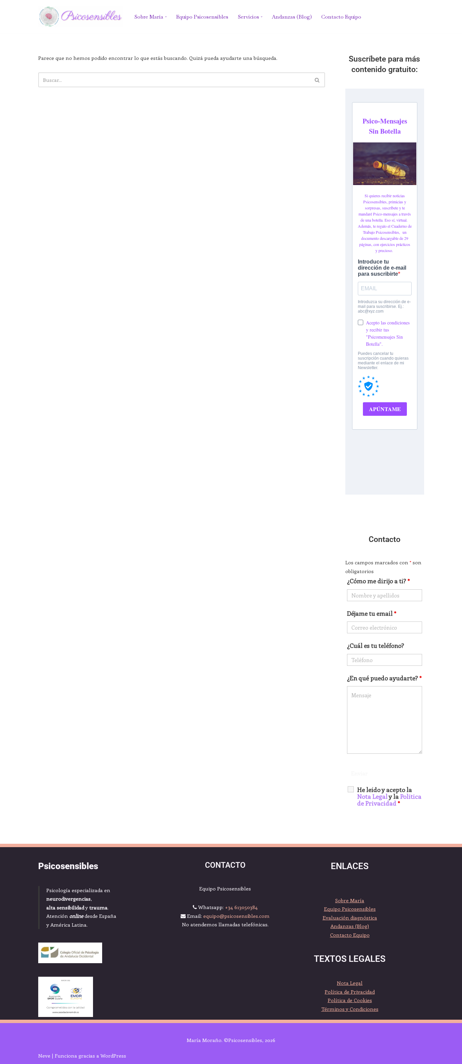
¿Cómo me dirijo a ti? (378, 581)
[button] (166, 17)
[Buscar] (317, 79)
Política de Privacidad (389, 799)
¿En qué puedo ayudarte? (384, 678)
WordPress (113, 1055)
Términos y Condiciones (349, 1008)
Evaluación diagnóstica (350, 917)
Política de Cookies (350, 1000)
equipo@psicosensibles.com (236, 915)
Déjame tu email (371, 613)
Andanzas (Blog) (292, 17)
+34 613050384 (241, 907)
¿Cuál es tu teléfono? (375, 645)
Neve (44, 1055)
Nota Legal (350, 982)
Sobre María (349, 900)
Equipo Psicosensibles (202, 17)
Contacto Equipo (341, 17)
